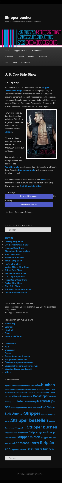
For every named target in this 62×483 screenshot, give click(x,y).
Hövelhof (9, 329)
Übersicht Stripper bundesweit (19, 362)
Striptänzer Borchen (18, 449)
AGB (7, 346)
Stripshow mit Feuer (14, 257)
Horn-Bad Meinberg (21, 389)
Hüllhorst (40, 389)
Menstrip (52, 396)
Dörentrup (9, 389)
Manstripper (40, 396)
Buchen (31, 56)
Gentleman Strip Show (15, 273)
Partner (8, 353)
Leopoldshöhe (21, 392)
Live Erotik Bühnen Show (16, 244)
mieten (19, 401)
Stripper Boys (20, 428)
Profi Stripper (48, 407)
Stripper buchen (19, 17)
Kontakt (21, 56)
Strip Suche (9, 443)
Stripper (32, 413)
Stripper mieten (28, 437)
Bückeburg (10, 323)
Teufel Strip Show (13, 263)
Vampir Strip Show (13, 260)
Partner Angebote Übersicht (17, 356)
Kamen (47, 389)
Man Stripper (27, 396)
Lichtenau (32, 392)
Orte (15, 62)
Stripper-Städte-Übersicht (16, 359)
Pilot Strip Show (12, 286)
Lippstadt (40, 392)
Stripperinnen (37, 50)
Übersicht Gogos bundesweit (18, 368)
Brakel (8, 333)
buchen (48, 384)
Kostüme (9, 56)
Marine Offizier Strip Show (17, 267)
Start (7, 50)
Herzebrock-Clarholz (14, 336)
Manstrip (17, 396)
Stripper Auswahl (21, 50)
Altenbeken (25, 385)
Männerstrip (31, 401)
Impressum (25, 62)
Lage (13, 392)
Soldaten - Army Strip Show (18, 289)
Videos (8, 372)
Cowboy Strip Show (14, 241)
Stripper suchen (48, 437)
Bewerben (43, 56)
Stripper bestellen (29, 420)
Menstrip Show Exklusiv (16, 292)
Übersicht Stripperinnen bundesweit (21, 365)
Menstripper (9, 402)
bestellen (36, 385)
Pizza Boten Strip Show (16, 279)
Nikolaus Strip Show (14, 247)
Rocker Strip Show (13, 282)
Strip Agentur (14, 413)
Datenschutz (10, 343)
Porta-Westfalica (34, 407)
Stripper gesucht (39, 432)
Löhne (46, 392)
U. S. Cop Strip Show (15, 276)
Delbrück (9, 326)
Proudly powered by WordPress (31, 473)
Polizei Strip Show (13, 270)
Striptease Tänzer (26, 443)
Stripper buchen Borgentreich (16, 432)
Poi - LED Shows (12, 254)
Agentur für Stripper (13, 385)
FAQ (7, 62)
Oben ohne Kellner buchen (17, 251)
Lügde (10, 396)
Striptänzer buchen (40, 449)
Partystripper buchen (19, 407)
